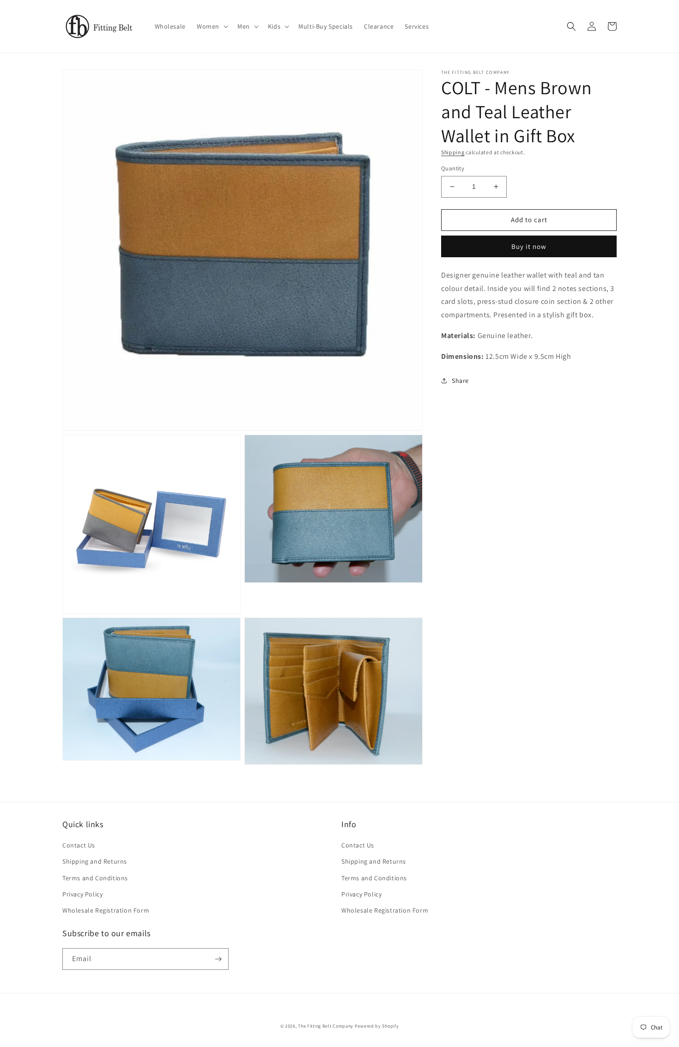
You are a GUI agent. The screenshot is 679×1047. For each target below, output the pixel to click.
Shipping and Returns (94, 861)
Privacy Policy (82, 894)
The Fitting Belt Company (325, 1026)
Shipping (453, 152)
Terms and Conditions (95, 878)
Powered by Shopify (377, 1026)
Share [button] (460, 380)
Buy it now (528, 246)
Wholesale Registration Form (105, 910)
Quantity (452, 168)
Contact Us (78, 845)
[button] (211, 26)
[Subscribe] (218, 959)
